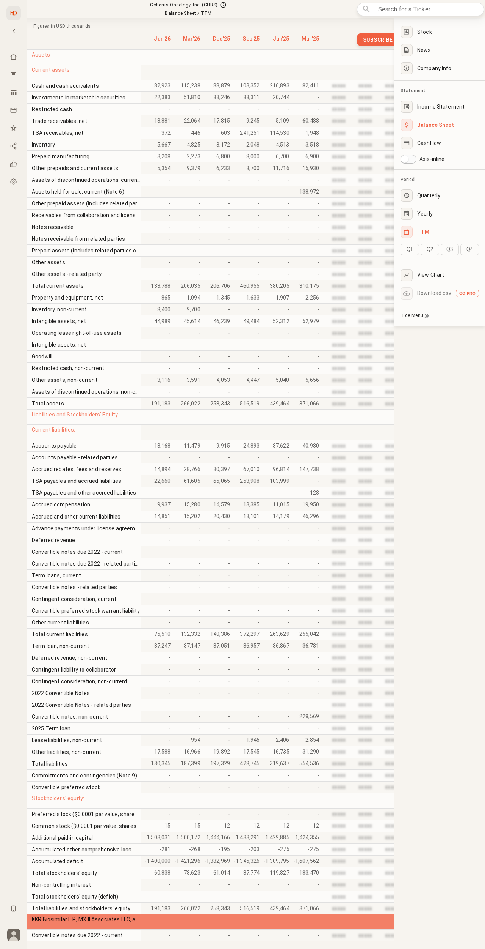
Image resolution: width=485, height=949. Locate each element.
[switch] (404, 159)
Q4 (469, 249)
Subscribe (378, 40)
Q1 (410, 249)
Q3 (449, 249)
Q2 (430, 249)
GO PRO (467, 293)
